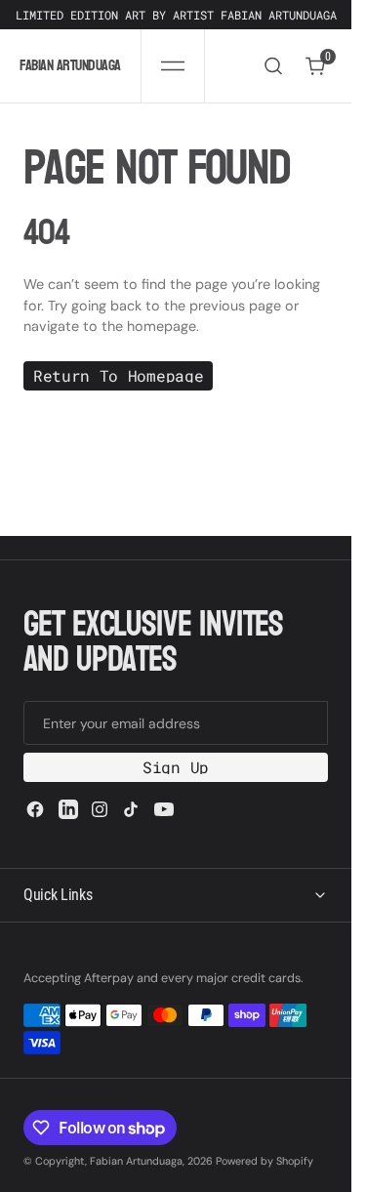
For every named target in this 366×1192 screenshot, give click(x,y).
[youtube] (164, 809)
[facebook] (35, 809)
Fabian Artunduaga (136, 1161)
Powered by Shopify (264, 1161)
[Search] (273, 66)
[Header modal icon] (172, 66)
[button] (173, 66)
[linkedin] (68, 809)
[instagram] (99, 809)
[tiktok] (130, 809)
